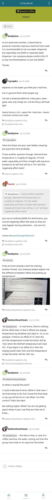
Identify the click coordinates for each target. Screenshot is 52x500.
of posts (25, 3)
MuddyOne (13, 194)
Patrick (9, 260)
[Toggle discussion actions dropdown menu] (49, 3)
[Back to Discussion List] (3, 3)
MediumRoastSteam (16, 379)
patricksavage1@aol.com (23, 235)
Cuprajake (11, 140)
